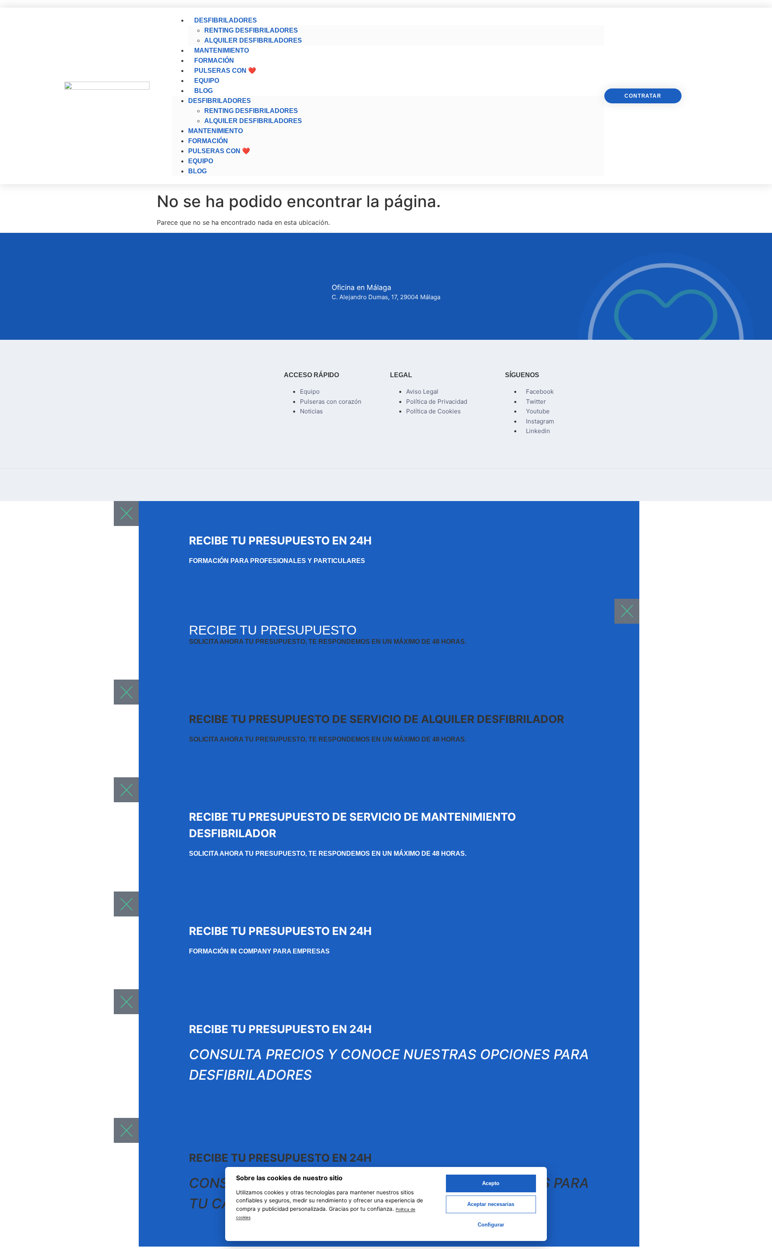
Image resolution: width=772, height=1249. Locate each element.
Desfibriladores (225, 20)
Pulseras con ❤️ (225, 70)
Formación (214, 60)
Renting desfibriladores (251, 30)
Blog (203, 90)
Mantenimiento (221, 50)
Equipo (206, 80)
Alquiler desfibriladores (253, 40)
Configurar (491, 1225)
